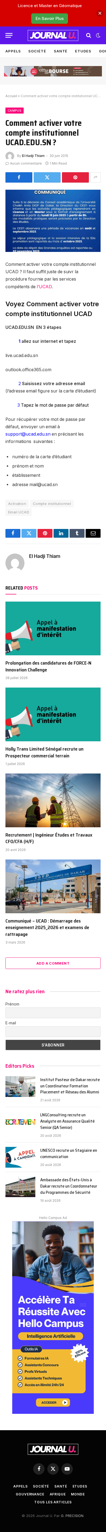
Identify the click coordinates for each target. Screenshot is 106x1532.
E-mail (10, 1023)
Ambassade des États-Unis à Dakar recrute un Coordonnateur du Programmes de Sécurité (68, 1186)
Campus (14, 110)
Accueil (11, 96)
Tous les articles (53, 1502)
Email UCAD (18, 512)
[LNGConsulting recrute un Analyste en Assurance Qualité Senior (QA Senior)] (20, 1121)
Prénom (12, 1004)
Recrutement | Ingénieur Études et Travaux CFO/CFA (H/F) (48, 838)
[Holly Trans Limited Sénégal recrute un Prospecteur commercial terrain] (53, 714)
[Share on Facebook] (18, 177)
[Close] (99, 13)
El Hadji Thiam (33, 156)
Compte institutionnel (52, 503)
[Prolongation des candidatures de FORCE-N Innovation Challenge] (53, 628)
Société (37, 51)
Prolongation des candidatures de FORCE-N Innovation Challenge (48, 666)
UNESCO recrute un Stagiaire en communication (68, 1153)
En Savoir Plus (50, 18)
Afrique (58, 1494)
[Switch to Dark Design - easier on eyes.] (98, 35)
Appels (13, 51)
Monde (78, 1494)
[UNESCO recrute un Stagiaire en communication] (20, 1157)
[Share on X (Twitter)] (47, 177)
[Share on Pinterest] (75, 177)
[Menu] (9, 35)
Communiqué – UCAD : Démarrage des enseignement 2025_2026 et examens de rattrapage (47, 927)
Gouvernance (30, 1494)
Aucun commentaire (26, 163)
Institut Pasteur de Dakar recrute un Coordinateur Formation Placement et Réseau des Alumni (70, 1086)
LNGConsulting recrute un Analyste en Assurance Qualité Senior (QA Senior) (67, 1121)
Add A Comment (53, 963)
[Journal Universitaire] (53, 35)
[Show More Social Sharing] (95, 177)
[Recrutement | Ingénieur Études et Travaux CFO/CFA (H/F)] (53, 800)
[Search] (88, 35)
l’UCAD (44, 286)
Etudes (83, 51)
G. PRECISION (72, 1515)
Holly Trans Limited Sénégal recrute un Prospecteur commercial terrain (44, 752)
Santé (61, 51)
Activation (17, 503)
